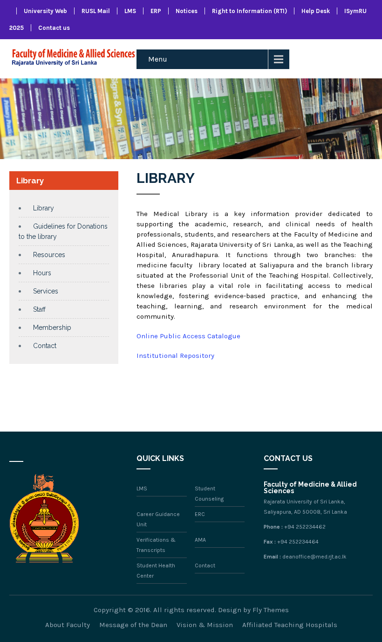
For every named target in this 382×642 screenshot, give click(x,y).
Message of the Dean (133, 625)
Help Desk (315, 10)
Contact (44, 345)
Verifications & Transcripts (156, 545)
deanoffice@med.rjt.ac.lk (314, 556)
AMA (200, 540)
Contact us (54, 27)
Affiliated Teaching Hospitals (289, 625)
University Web (45, 10)
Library (43, 208)
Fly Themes (270, 610)
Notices (187, 10)
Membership (52, 327)
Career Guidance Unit (158, 519)
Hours (42, 273)
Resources (49, 254)
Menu (157, 59)
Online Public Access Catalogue (188, 336)
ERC (200, 514)
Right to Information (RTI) (249, 10)
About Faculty (67, 625)
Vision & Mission (205, 625)
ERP (155, 10)
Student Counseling (209, 493)
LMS (130, 10)
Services (45, 291)
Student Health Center (155, 570)
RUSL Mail (96, 10)
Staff (39, 309)
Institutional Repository (175, 355)
